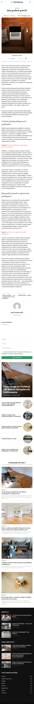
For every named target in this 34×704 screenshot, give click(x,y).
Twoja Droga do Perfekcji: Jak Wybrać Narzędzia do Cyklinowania (17, 389)
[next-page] (30, 365)
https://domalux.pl (17, 315)
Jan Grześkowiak (11, 15)
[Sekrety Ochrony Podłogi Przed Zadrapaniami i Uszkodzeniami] (27, 450)
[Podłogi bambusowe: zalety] (27, 438)
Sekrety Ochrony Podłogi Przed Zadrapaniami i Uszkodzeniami (10, 450)
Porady (4, 489)
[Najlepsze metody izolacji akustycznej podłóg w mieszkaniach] (27, 415)
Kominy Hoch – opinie (24, 295)
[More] (25, 58)
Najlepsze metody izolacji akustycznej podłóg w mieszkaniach (11, 415)
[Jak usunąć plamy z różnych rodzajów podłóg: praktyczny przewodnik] (27, 427)
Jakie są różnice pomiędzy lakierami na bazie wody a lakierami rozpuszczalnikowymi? (11, 404)
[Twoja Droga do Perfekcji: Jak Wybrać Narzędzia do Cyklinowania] (17, 379)
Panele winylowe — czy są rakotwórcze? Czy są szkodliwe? (8, 296)
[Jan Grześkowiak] (17, 306)
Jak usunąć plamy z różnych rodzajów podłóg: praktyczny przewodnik (12, 427)
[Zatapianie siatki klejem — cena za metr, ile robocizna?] (6, 626)
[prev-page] (27, 365)
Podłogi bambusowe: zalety (9, 438)
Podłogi (17, 8)
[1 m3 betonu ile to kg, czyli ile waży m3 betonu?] (6, 618)
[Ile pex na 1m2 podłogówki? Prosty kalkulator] (6, 634)
